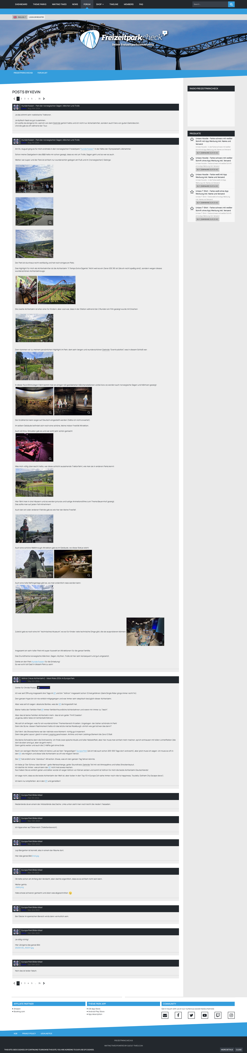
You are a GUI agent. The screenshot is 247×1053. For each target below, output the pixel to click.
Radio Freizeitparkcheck (204, 88)
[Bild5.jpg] (73, 401)
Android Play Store (96, 1011)
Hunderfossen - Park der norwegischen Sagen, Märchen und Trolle (50, 105)
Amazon (17, 1008)
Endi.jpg (35, 856)
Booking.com (19, 1011)
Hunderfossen (87, 149)
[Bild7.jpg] (34, 328)
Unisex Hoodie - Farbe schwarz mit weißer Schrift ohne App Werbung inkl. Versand (214, 159)
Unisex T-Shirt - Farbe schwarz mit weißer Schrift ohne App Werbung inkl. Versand (214, 209)
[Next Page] (44, 99)
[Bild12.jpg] (34, 178)
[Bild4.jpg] (34, 401)
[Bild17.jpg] (34, 599)
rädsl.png (20, 887)
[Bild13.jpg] (34, 243)
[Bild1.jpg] (56, 290)
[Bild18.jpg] (73, 564)
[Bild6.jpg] (34, 366)
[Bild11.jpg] (34, 564)
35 (39, 98)
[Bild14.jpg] (34, 211)
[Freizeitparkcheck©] (123, 39)
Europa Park (82, 751)
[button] (210, 4)
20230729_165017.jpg (24, 947)
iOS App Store (94, 1008)
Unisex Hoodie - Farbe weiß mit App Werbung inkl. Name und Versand (211, 175)
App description (95, 1014)
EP (55, 693)
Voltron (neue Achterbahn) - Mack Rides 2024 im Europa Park (47, 678)
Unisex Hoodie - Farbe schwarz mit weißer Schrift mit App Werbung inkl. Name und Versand (214, 141)
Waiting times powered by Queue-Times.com (123, 1045)
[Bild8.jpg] (34, 528)
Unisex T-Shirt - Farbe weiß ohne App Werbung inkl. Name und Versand (212, 192)
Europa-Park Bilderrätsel (31, 795)
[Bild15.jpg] (34, 447)
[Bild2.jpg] (26, 290)
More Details (227, 1049)
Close (239, 1049)
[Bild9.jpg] (34, 482)
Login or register (36, 17)
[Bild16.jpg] (145, 631)
